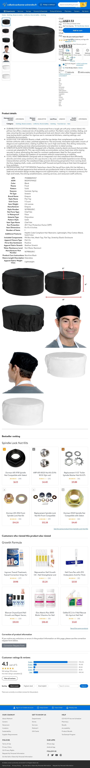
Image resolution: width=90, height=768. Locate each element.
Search (84, 686)
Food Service (61, 124)
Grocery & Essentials (40, 11)
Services (20, 11)
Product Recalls (67, 731)
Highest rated (28, 686)
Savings (28, 11)
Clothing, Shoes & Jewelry (15, 15)
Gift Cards (35, 731)
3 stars (30, 667)
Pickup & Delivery (56, 11)
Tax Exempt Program (68, 734)
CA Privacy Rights (8, 750)
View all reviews (9, 678)
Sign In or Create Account (24, 708)
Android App (51, 747)
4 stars (30, 664)
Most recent (14, 686)
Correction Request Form (14, 645)
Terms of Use (6, 744)
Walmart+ (35, 728)
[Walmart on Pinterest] (61, 755)
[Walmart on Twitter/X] (52, 755)
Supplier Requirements (9, 734)
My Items (85, 11)
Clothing (43, 15)
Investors (5, 728)
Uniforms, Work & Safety (31, 15)
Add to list (70, 72)
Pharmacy (68, 11)
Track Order (59, 708)
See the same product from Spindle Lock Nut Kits (71, 529)
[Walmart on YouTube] (56, 755)
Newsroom (5, 725)
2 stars (30, 670)
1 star (30, 672)
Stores (34, 722)
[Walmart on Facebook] (48, 755)
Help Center (44, 708)
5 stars (30, 662)
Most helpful (42, 686)
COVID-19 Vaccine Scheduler (71, 718)
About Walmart (7, 718)
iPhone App (50, 744)
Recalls (64, 725)
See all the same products (79, 628)
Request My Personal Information (13, 753)
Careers (76, 11)
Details (80, 68)
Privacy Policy (7, 747)
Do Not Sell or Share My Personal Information (17, 757)
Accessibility (66, 728)
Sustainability (6, 731)
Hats (68, 124)
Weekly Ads (73, 708)
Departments (10, 11)
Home (4, 15)
